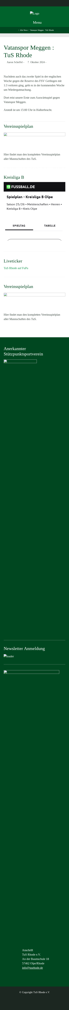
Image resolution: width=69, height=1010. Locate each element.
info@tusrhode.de (32, 967)
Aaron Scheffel (15, 62)
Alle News (24, 30)
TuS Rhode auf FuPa (16, 268)
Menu (37, 22)
